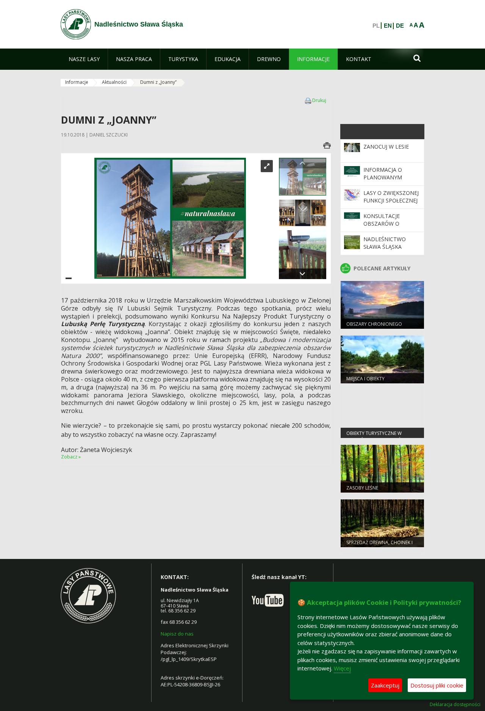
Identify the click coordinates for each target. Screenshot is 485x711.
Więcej (342, 668)
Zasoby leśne (362, 488)
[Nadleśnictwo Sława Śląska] (76, 24)
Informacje (76, 82)
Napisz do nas (177, 633)
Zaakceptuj (385, 685)
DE (400, 26)
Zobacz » (71, 457)
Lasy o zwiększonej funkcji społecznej (391, 196)
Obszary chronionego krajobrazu (374, 327)
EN (388, 26)
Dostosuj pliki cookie (436, 685)
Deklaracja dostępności (455, 704)
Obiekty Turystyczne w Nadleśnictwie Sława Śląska (380, 436)
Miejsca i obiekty (365, 378)
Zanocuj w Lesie (386, 146)
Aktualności (114, 82)
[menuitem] (84, 59)
